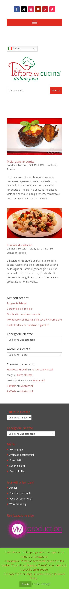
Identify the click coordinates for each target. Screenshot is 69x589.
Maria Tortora (18, 165)
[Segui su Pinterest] (45, 9)
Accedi (13, 487)
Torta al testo (25, 375)
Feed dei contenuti (20, 493)
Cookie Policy (44, 574)
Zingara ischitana (16, 303)
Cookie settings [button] (41, 584)
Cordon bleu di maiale (19, 308)
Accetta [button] (25, 584)
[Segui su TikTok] (52, 9)
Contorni (51, 165)
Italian (16, 48)
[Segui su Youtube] (38, 9)
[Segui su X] (24, 9)
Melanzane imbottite (20, 162)
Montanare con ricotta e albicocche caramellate (34, 319)
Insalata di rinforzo (19, 245)
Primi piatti (15, 460)
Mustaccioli (39, 380)
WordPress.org (17, 504)
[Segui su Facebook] (17, 9)
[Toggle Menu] (34, 22)
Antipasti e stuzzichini (21, 454)
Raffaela (11, 386)
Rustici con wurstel (42, 369)
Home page (16, 449)
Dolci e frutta (16, 471)
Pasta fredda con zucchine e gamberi (28, 325)
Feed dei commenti (20, 498)
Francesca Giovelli (17, 369)
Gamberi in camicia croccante (24, 314)
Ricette (11, 169)
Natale (49, 248)
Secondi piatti (17, 465)
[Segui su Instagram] (31, 9)
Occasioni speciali (17, 252)
